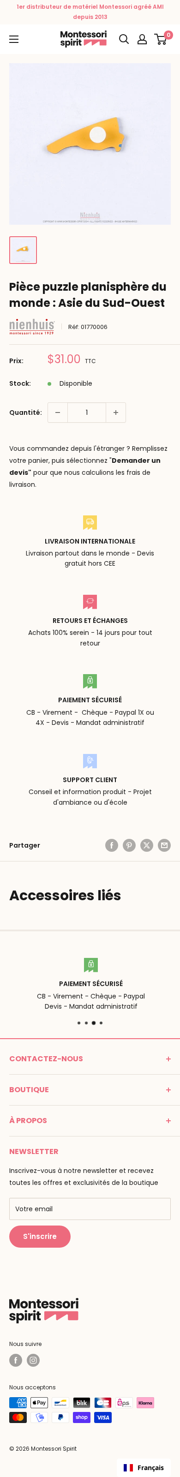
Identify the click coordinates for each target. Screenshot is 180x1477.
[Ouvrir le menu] (13, 39)
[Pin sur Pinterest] (129, 845)
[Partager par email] (164, 845)
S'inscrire (40, 1236)
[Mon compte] (142, 39)
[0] (161, 39)
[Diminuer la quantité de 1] (57, 412)
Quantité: (25, 412)
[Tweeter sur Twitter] (146, 845)
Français (151, 1467)
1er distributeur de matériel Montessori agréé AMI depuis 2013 (90, 12)
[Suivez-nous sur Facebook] (15, 1360)
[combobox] (144, 1468)
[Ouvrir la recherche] (124, 39)
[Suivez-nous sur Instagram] (33, 1360)
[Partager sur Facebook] (111, 845)
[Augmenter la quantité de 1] (116, 412)
